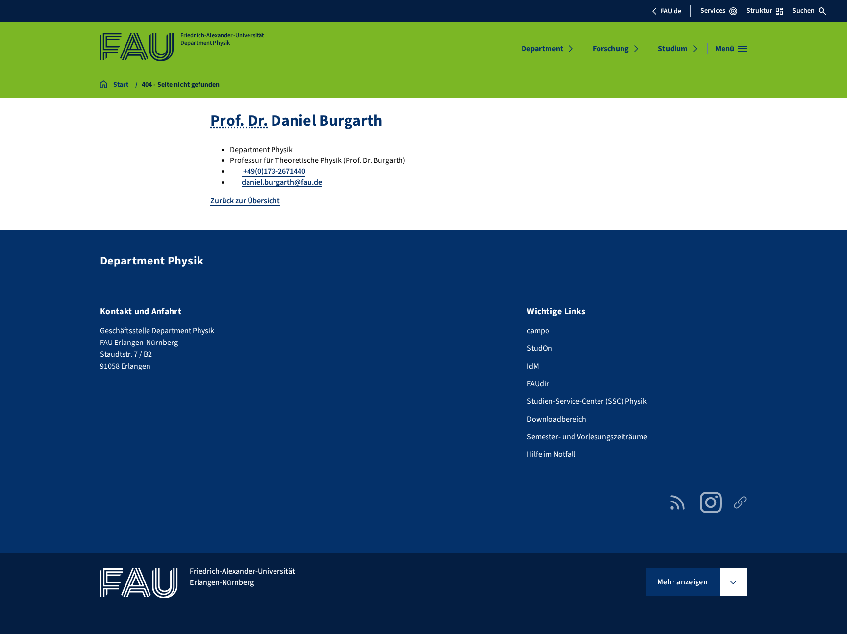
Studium (673, 48)
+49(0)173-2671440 (273, 171)
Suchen (803, 11)
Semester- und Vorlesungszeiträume (587, 436)
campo (538, 330)
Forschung (611, 48)
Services (712, 11)
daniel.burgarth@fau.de (282, 182)
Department (543, 48)
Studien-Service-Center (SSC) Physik (587, 401)
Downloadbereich (556, 419)
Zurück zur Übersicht (245, 200)
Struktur (759, 11)
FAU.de (671, 11)
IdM (533, 366)
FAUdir (538, 383)
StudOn (539, 348)
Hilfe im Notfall (551, 454)
